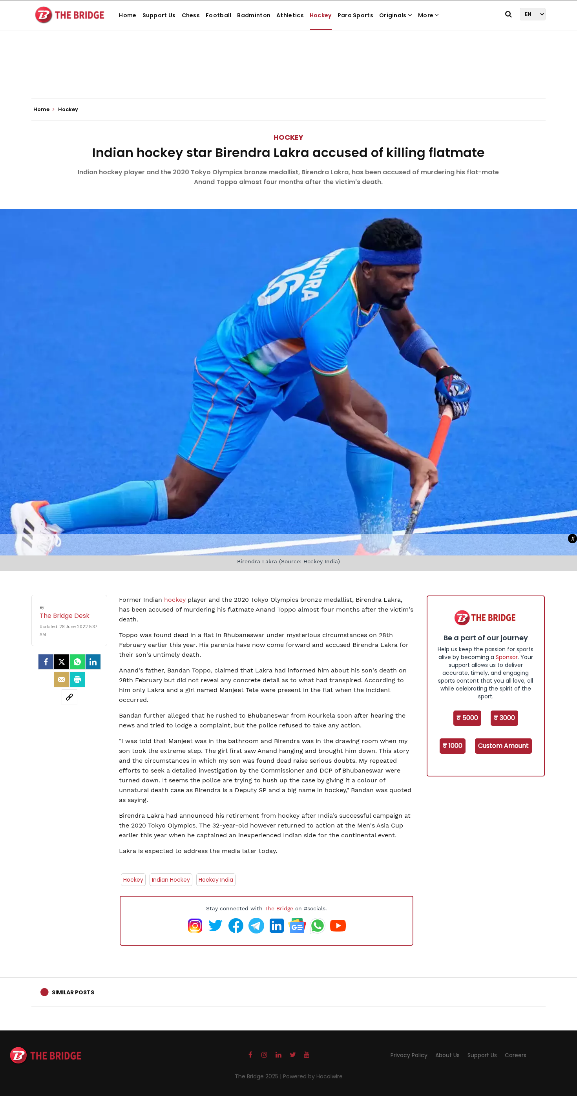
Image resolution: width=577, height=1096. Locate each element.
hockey (176, 599)
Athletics (290, 15)
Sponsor (507, 657)
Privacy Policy (409, 1055)
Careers (515, 1055)
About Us (447, 1055)
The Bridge (279, 908)
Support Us (159, 15)
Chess (191, 15)
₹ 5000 (467, 717)
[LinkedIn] (93, 662)
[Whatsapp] (77, 662)
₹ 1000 (452, 745)
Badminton (253, 15)
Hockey (321, 15)
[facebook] (46, 662)
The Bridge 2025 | (259, 1076)
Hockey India (216, 880)
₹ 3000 (504, 717)
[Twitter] (61, 662)
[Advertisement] (288, 74)
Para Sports (355, 15)
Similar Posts (73, 992)
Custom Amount (503, 745)
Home (127, 15)
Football (218, 15)
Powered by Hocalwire (313, 1076)
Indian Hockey (171, 880)
